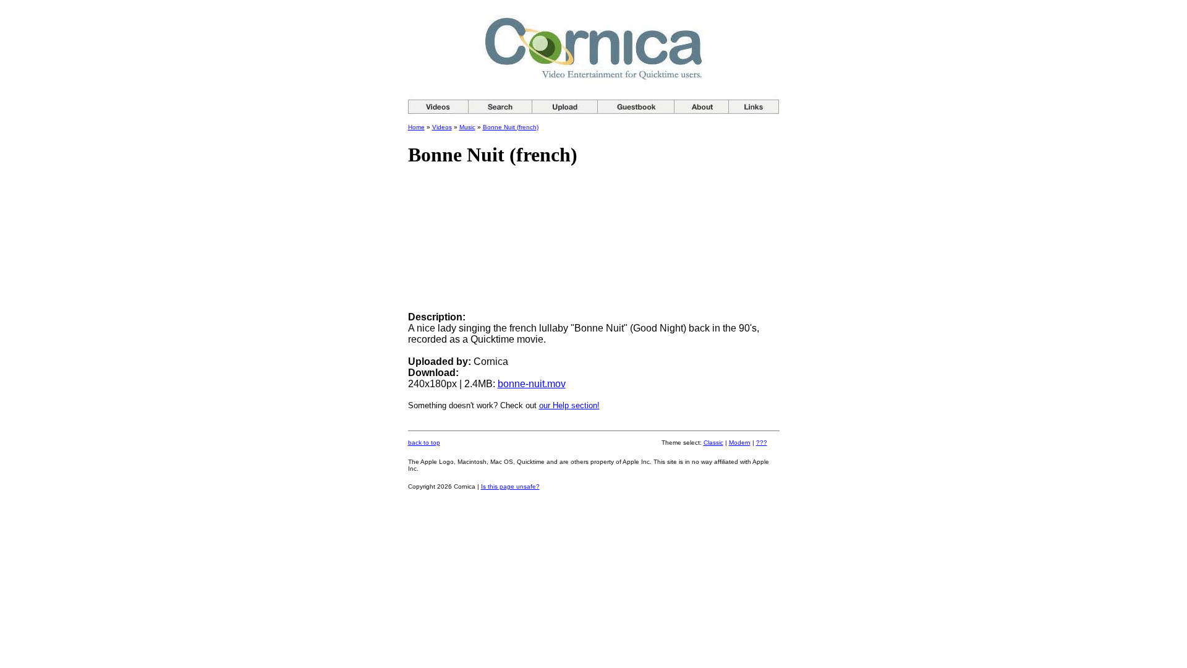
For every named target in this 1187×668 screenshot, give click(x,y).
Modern (740, 442)
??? (761, 442)
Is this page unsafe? (510, 486)
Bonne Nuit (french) (510, 127)
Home (416, 127)
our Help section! (569, 405)
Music (467, 127)
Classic (713, 442)
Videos (442, 127)
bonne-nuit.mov (532, 384)
